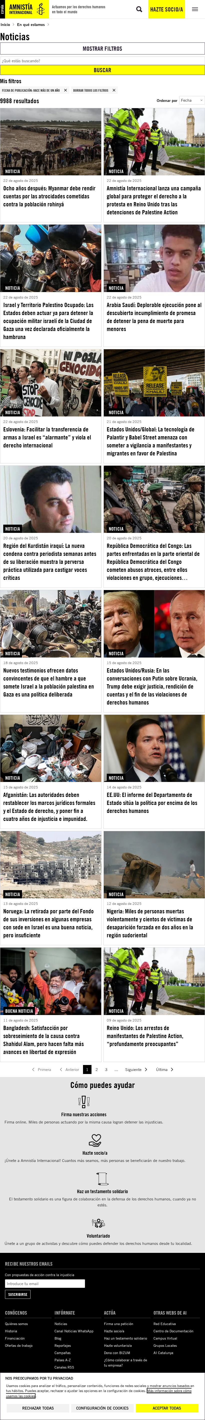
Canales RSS (64, 1367)
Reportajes (62, 1345)
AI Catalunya (163, 1353)
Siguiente (133, 1069)
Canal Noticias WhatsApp (74, 1331)
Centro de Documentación (174, 1331)
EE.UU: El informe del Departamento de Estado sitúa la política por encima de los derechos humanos (152, 802)
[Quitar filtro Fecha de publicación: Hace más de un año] (65, 90)
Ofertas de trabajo (18, 1345)
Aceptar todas (167, 1408)
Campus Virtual (165, 1338)
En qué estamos (31, 24)
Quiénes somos (16, 1324)
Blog (57, 1338)
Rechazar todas (38, 1408)
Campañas (62, 1353)
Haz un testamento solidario (125, 1338)
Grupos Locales (165, 1345)
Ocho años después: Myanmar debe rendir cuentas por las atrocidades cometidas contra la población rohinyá (49, 196)
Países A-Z (62, 1360)
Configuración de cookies (102, 1408)
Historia (11, 1331)
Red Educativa (165, 1324)
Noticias (60, 1324)
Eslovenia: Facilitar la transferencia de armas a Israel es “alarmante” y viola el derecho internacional (47, 437)
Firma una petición (118, 1324)
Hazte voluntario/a (118, 1345)
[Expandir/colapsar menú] (195, 9)
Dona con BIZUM (117, 1353)
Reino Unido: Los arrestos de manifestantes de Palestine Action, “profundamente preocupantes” (145, 1036)
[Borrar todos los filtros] (114, 90)
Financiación (15, 1338)
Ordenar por (167, 100)
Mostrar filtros (102, 48)
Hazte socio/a (166, 9)
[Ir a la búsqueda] (139, 9)
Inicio (5, 24)
